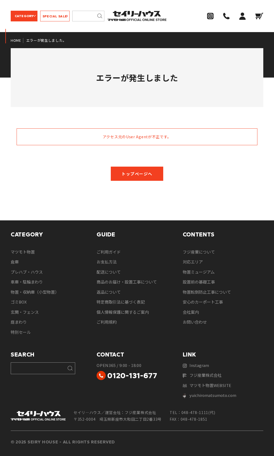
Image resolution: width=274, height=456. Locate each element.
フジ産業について (199, 252)
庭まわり (19, 322)
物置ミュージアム (199, 272)
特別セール (21, 332)
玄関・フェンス (25, 312)
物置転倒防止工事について (207, 292)
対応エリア (193, 262)
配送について (109, 272)
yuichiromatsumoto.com (212, 395)
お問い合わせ (195, 322)
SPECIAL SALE (55, 16)
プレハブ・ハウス (27, 272)
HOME (16, 40)
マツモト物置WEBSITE (210, 385)
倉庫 (15, 262)
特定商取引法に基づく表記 (121, 302)
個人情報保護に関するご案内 (123, 312)
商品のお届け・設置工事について (127, 282)
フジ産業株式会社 (205, 375)
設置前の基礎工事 (199, 282)
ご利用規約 (107, 322)
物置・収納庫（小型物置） (35, 292)
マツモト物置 (23, 252)
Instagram (199, 365)
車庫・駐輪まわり (27, 282)
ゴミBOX (19, 302)
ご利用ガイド (109, 252)
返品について (109, 292)
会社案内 (191, 312)
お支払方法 (107, 262)
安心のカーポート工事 (203, 302)
